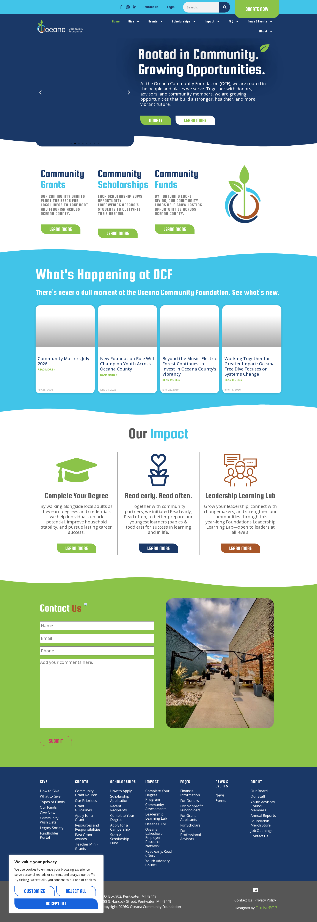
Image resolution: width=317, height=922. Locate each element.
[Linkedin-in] (134, 7)
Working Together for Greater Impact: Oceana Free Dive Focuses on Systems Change (249, 366)
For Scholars (190, 825)
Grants (153, 21)
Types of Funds (52, 802)
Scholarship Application (119, 798)
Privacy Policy (265, 900)
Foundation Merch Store (261, 823)
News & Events (257, 21)
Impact (209, 21)
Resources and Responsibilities (87, 827)
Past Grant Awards (83, 836)
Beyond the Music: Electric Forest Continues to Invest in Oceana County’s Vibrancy (189, 366)
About (263, 31)
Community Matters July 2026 (63, 361)
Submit (56, 741)
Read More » (46, 369)
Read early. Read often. (158, 853)
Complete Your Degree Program (157, 794)
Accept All (56, 903)
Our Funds (48, 807)
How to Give (49, 790)
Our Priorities (86, 800)
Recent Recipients (118, 808)
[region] (56, 884)
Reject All (76, 891)
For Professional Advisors (190, 834)
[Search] (224, 7)
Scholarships (181, 21)
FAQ (231, 21)
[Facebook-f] (121, 7)
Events (220, 800)
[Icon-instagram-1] (127, 7)
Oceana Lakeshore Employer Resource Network (154, 837)
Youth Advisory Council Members (263, 806)
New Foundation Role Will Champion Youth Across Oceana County (127, 364)
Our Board (259, 790)
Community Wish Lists (49, 820)
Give (131, 21)
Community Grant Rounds (86, 792)
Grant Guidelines (83, 808)
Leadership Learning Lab (156, 816)
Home (116, 21)
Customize (34, 891)
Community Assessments (155, 806)
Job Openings (262, 830)
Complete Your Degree (122, 817)
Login (170, 7)
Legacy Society (51, 827)
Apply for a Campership (120, 827)
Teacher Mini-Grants (86, 846)
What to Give (50, 796)
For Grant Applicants (188, 817)
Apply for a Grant (84, 817)
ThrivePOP (266, 908)
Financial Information (190, 792)
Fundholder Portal (49, 835)
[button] (40, 92)
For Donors (189, 800)
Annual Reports (263, 815)
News (219, 795)
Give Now (47, 812)
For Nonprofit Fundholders (191, 808)
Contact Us (150, 7)
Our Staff (258, 796)
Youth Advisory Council (157, 862)
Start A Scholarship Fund (119, 838)
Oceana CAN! (155, 824)
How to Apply (121, 790)
